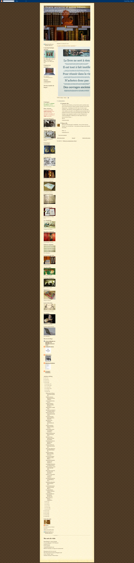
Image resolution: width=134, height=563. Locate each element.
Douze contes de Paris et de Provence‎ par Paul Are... (50, 394)
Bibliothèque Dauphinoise (50, 363)
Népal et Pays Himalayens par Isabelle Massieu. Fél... (50, 450)
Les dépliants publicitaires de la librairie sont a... (50, 464)
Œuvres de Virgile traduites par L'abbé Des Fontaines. (50, 438)
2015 (46, 381)
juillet (47, 391)
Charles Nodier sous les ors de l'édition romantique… (50, 430)
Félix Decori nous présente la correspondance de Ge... (50, 422)
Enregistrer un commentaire (62, 135)
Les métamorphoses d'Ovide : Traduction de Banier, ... (50, 491)
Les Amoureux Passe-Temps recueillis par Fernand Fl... (50, 417)
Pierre (46, 525)
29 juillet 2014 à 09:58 (65, 120)
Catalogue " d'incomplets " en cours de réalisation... (50, 475)
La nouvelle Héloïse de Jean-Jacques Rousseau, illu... (50, 495)
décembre (48, 384)
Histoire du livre (48, 355)
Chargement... (46, 83)
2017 (46, 378)
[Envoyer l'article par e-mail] (68, 97)
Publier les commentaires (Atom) (70, 141)
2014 (46, 382)
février (47, 507)
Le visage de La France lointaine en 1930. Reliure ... (50, 457)
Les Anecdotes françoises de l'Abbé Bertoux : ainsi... (50, 479)
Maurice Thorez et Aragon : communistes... (49, 498)
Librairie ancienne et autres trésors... (66, 7)
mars (47, 505)
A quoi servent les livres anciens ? (50, 401)
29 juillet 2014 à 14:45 (65, 132)
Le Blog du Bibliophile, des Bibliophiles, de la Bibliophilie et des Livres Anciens (50, 343)
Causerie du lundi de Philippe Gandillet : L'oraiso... (50, 426)
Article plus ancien (86, 138)
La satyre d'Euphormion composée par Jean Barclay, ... (50, 487)
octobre (47, 387)
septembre (48, 388)
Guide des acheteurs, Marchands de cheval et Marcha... (50, 398)
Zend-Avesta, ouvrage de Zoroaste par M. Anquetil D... (50, 471)
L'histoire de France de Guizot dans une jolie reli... (50, 446)
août (47, 390)
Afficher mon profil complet (49, 529)
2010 (46, 514)
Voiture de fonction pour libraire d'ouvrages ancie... (50, 434)
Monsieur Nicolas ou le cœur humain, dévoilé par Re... (50, 414)
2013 (46, 510)
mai (47, 502)
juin (47, 501)
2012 (46, 511)
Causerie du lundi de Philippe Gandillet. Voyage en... (50, 453)
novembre (48, 385)
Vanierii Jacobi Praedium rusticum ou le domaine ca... (50, 461)
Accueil (73, 138)
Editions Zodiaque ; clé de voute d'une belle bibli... (50, 468)
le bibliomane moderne (49, 346)
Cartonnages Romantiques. (47, 372)
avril (47, 504)
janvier (47, 508)
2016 (46, 379)
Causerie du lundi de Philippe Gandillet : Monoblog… (50, 404)
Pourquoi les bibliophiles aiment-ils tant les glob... (50, 483)
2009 (46, 516)
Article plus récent (61, 138)
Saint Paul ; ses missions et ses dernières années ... (50, 410)
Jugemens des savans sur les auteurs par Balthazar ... (50, 442)
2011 (46, 513)
